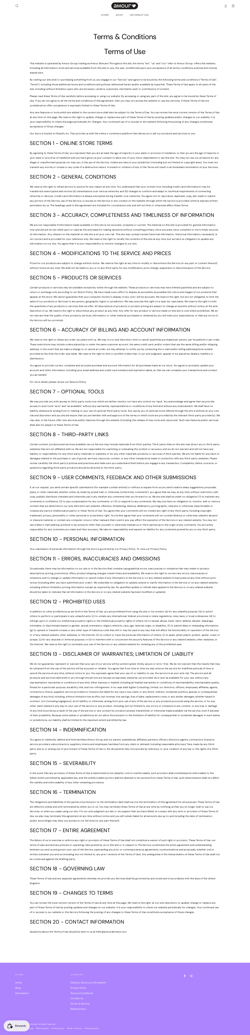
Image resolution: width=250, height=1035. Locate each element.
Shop (18, 987)
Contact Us (76, 998)
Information (22, 993)
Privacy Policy (78, 987)
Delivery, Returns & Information (88, 982)
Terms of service (74, 1028)
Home (18, 982)
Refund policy (78, 1008)
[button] (17, 6)
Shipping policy (92, 1028)
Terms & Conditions (81, 993)
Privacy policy (57, 1028)
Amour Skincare (30, 1024)
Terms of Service (79, 1003)
